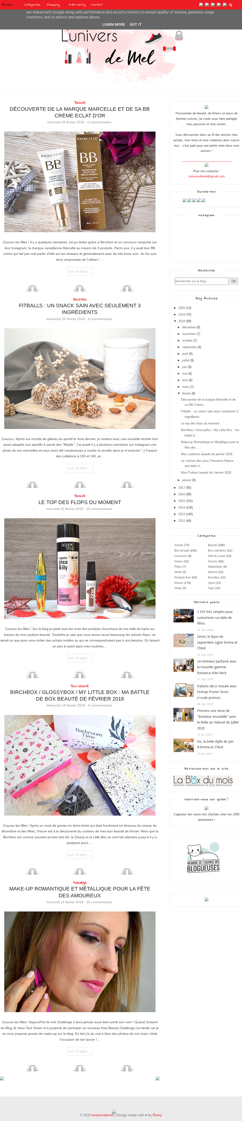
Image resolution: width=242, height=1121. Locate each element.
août (185, 353)
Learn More (113, 24)
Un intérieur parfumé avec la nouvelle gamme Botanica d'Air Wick (217, 667)
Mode (178, 572)
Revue (178, 583)
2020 (181, 308)
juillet (185, 360)
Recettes (79, 299)
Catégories (33, 5)
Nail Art (212, 572)
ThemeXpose (8, 1102)
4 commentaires (100, 705)
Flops (178, 566)
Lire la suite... (79, 271)
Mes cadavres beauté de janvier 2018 (206, 454)
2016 (181, 494)
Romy (157, 1115)
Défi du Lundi (216, 556)
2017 (181, 487)
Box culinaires (217, 550)
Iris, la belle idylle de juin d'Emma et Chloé (215, 744)
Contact (97, 5)
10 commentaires (99, 509)
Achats (178, 545)
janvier (186, 480)
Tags (211, 588)
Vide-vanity (77, 5)
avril (185, 380)
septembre (189, 347)
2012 (181, 520)
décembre (189, 327)
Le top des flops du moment (80, 502)
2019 (181, 314)
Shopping (53, 5)
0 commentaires (99, 122)
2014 (181, 507)
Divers (178, 561)
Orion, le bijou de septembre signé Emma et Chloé (217, 642)
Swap (178, 588)
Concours (180, 556)
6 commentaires (100, 319)
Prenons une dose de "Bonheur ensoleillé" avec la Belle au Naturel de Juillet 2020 (218, 719)
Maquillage (80, 883)
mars (185, 387)
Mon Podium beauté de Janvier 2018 (206, 472)
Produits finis (182, 577)
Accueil (7, 5)
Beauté (80, 103)
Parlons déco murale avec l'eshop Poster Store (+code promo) (217, 692)
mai (184, 373)
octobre (187, 340)
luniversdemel (102, 1115)
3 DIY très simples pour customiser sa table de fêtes (215, 617)
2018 (181, 321)
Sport (211, 583)
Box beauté (80, 686)
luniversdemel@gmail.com (207, 176)
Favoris (212, 561)
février (186, 393)
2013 (181, 514)
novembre (189, 334)
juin (184, 367)
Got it (136, 24)
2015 (181, 501)
